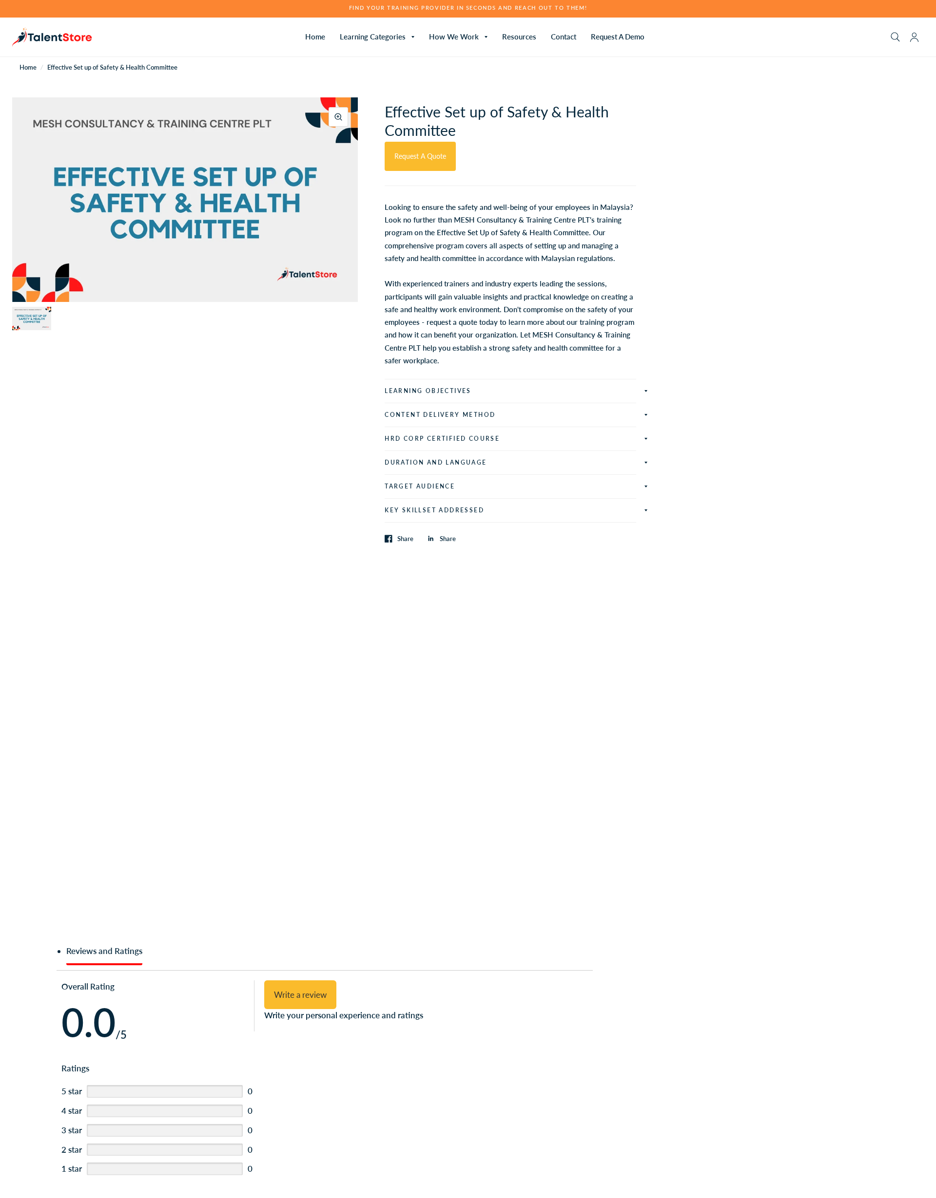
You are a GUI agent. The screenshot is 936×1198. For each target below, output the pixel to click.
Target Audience (420, 486)
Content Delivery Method (440, 414)
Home (315, 36)
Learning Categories (373, 36)
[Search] (895, 37)
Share (405, 539)
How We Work (454, 36)
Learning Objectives (428, 390)
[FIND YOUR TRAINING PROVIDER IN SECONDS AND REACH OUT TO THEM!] (468, 8)
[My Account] (914, 37)
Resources (519, 36)
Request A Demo (617, 36)
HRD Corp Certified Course (442, 438)
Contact (563, 36)
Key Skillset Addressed (434, 510)
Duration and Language (436, 462)
